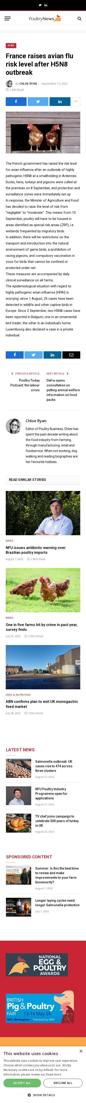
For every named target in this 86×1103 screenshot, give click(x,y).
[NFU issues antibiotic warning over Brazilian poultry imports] (43, 513)
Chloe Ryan (28, 84)
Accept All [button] (22, 1083)
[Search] (79, 18)
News (11, 45)
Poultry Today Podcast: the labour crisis (25, 385)
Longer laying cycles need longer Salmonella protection (57, 903)
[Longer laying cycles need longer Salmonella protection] (18, 907)
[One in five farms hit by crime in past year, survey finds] (43, 590)
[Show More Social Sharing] (76, 101)
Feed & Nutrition (18, 694)
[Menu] (8, 18)
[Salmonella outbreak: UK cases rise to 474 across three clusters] (18, 768)
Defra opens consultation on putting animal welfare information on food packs (63, 390)
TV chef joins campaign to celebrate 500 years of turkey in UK (57, 821)
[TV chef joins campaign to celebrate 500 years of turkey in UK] (18, 823)
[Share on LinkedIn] (60, 101)
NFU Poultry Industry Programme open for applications (51, 793)
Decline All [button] (63, 1083)
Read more (53, 1074)
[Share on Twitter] (38, 101)
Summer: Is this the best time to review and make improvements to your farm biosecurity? (57, 875)
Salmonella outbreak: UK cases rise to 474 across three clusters (53, 766)
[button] (43, 1095)
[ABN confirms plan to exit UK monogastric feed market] (43, 667)
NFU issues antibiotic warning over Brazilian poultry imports (36, 550)
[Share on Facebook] (16, 101)
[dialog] (43, 1074)
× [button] (81, 1051)
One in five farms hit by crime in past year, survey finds (42, 627)
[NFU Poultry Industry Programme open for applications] (18, 795)
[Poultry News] (45, 18)
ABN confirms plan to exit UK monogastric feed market (42, 704)
